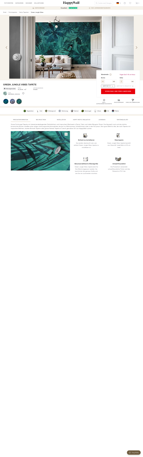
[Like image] (23, 93)
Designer (29, 3)
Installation (61, 119)
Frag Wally (135, 452)
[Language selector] (118, 3)
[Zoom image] (66, 134)
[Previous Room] (6, 47)
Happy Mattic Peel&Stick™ (124, 86)
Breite (103, 78)
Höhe (121, 78)
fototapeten (8, 3)
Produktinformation (20, 119)
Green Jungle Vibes (37, 12)
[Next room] (136, 47)
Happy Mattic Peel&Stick (81, 119)
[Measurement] (110, 74)
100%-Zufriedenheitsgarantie (100, 8)
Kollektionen (39, 3)
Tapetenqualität (122, 119)
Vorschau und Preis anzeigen (118, 91)
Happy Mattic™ (107, 86)
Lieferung (102, 119)
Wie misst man (41, 119)
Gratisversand (40, 8)
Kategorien (19, 3)
